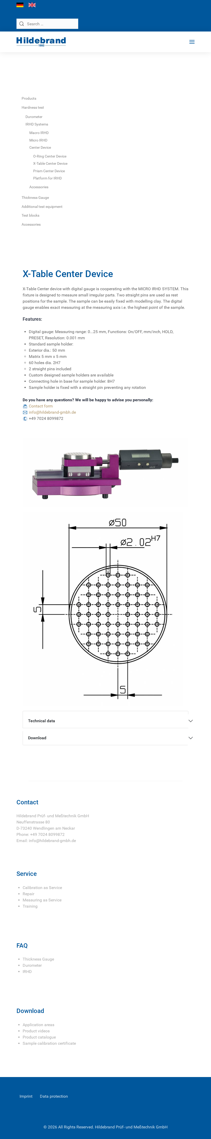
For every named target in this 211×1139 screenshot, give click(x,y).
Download (37, 737)
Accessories (38, 187)
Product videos (36, 1030)
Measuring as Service (42, 900)
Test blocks (30, 215)
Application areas (38, 1024)
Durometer (33, 117)
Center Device (40, 147)
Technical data (41, 720)
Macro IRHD (39, 133)
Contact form (41, 406)
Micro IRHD (38, 140)
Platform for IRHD (47, 178)
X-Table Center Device (50, 163)
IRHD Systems (36, 124)
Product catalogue (39, 1037)
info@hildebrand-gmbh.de (52, 412)
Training (30, 906)
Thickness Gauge (35, 197)
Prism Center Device (49, 171)
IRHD (27, 971)
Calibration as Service (42, 887)
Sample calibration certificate (49, 1043)
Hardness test (33, 107)
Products (29, 98)
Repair (28, 893)
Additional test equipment (42, 207)
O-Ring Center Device (49, 156)
